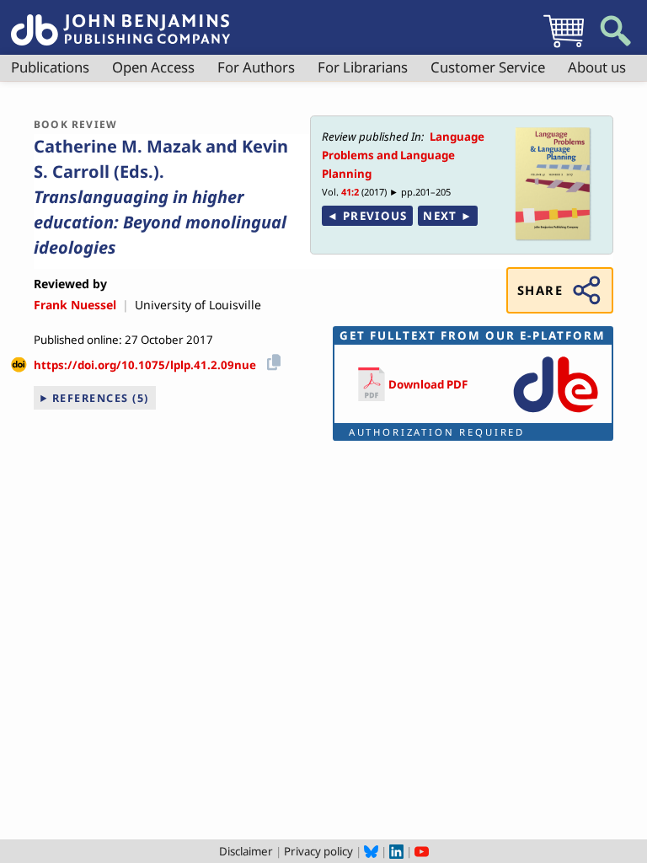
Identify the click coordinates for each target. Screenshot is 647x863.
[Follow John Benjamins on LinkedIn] (396, 851)
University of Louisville (198, 305)
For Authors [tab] (256, 67)
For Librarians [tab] (363, 67)
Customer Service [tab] (487, 67)
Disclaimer (246, 851)
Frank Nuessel (75, 305)
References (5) (100, 397)
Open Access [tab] (153, 67)
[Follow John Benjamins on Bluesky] (371, 851)
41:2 (350, 191)
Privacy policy (318, 851)
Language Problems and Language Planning (403, 155)
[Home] (120, 20)
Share (540, 289)
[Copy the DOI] (271, 359)
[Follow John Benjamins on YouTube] (421, 851)
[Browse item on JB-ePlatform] (556, 413)
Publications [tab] (50, 67)
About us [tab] (597, 67)
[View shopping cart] (563, 47)
